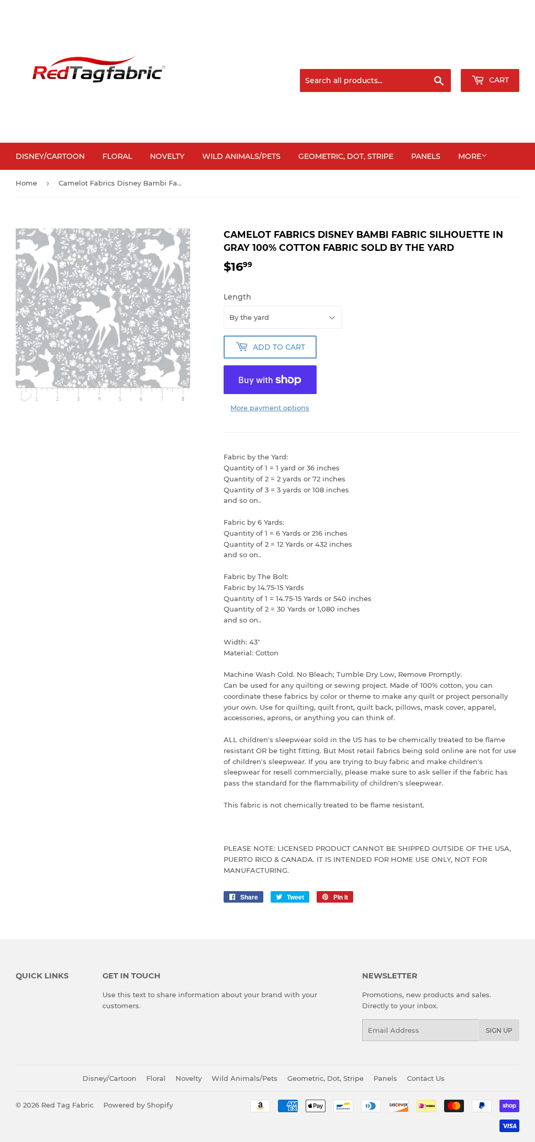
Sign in (436, 56)
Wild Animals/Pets (241, 156)
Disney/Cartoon (50, 156)
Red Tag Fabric (67, 1105)
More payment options (269, 407)
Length (237, 297)
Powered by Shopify (138, 1105)
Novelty (167, 156)
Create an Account (490, 56)
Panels (425, 156)
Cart (498, 80)
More (469, 156)
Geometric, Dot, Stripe (345, 156)
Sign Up (499, 1030)
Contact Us (426, 1078)
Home (26, 183)
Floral (117, 156)
